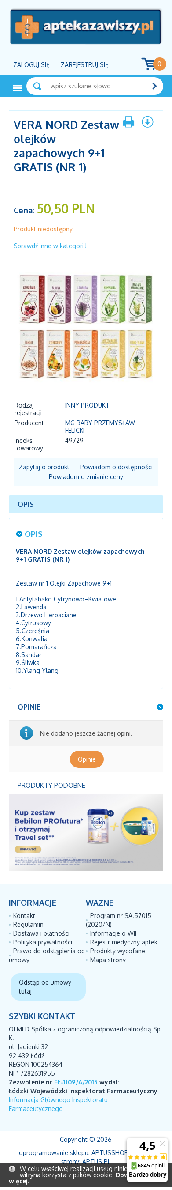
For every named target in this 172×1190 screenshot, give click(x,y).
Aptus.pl (96, 1161)
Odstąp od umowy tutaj (45, 986)
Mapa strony (108, 959)
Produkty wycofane (117, 951)
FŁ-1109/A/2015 (76, 1082)
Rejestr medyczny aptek (123, 942)
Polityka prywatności (42, 942)
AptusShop (109, 1152)
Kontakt (24, 915)
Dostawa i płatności (41, 933)
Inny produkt (87, 405)
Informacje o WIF (114, 933)
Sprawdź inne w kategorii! (50, 245)
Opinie (87, 759)
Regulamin (28, 924)
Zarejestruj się (85, 64)
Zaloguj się (31, 64)
